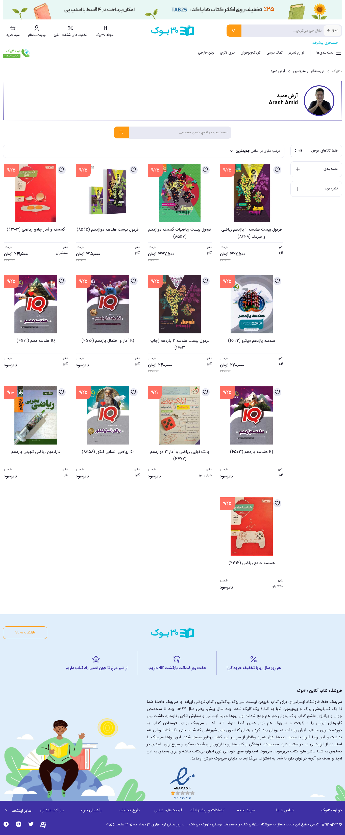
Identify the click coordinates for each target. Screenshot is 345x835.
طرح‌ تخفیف (129, 810)
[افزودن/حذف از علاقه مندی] (277, 170)
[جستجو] (234, 30)
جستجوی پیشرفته (325, 43)
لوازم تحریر (296, 53)
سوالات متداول (52, 810)
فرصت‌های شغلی (168, 810)
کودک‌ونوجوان (250, 53)
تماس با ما (285, 810)
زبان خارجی (206, 53)
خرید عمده (246, 810)
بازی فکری (227, 53)
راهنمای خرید (91, 810)
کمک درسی (274, 53)
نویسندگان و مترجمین (308, 71)
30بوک (337, 71)
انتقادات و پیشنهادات (207, 810)
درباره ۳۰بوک (331, 810)
